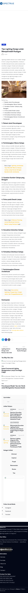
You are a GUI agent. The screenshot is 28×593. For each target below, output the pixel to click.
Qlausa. (18, 589)
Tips (4, 44)
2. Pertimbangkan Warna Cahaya (12, 104)
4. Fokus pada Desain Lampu (11, 110)
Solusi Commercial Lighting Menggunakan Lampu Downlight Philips (12, 370)
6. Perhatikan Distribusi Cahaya (12, 115)
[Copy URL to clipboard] (12, 339)
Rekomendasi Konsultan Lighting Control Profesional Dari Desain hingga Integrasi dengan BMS (17, 429)
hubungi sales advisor (17, 330)
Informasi (13, 409)
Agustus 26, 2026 (14, 423)
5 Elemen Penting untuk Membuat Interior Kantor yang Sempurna (13, 222)
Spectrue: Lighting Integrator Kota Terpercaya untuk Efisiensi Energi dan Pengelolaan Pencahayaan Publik (15, 443)
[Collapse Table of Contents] (7, 100)
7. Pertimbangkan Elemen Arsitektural (14, 117)
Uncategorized (14, 422)
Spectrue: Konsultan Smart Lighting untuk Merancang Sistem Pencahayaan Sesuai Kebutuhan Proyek (16, 416)
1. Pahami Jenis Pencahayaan (11, 102)
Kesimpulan (6, 119)
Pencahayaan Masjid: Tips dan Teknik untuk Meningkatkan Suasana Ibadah (13, 387)
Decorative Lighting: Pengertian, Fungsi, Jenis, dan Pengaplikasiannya (13, 292)
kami (16, 326)
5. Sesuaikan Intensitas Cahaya (12, 113)
